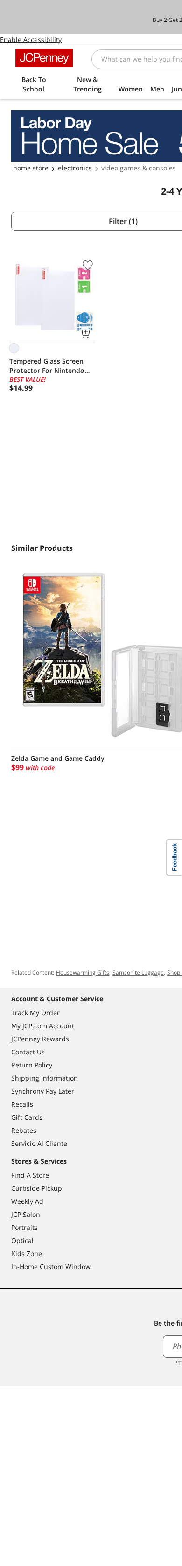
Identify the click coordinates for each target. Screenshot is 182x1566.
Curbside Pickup (36, 1188)
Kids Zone (26, 1253)
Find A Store (30, 1175)
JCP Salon (25, 1214)
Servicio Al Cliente (39, 1143)
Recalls (22, 1104)
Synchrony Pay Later (42, 1091)
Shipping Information (44, 1078)
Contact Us (28, 1051)
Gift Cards (26, 1117)
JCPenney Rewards (40, 1038)
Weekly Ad (27, 1201)
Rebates (23, 1130)
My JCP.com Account (42, 1025)
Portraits (24, 1227)
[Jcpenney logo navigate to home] (44, 58)
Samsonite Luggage (138, 972)
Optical (22, 1240)
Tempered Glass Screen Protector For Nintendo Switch (46, 366)
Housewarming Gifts (82, 972)
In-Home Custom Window (51, 1266)
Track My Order (35, 1012)
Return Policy (31, 1064)
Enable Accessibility (31, 39)
